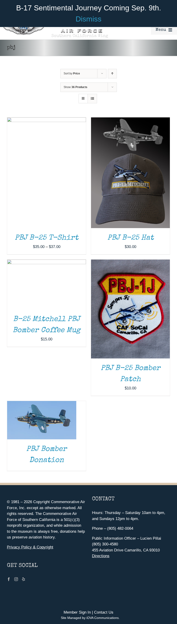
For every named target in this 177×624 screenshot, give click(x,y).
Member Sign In (77, 612)
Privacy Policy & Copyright (30, 547)
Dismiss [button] (88, 19)
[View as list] (92, 98)
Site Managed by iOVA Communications (90, 618)
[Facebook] (9, 579)
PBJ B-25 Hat (130, 238)
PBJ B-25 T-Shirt (46, 238)
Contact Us (103, 612)
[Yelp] (23, 579)
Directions (100, 556)
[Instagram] (16, 579)
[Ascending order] (112, 73)
